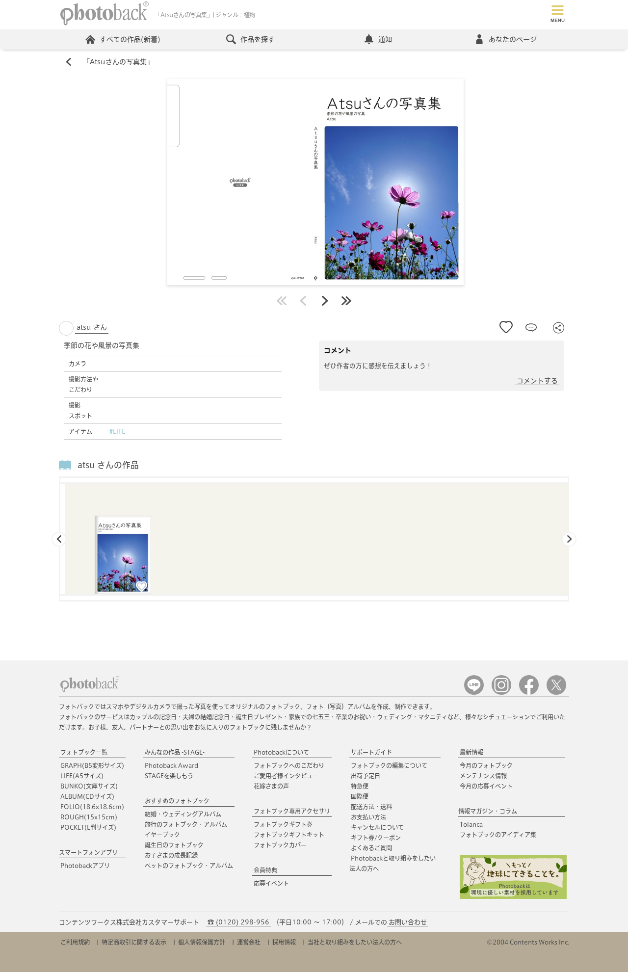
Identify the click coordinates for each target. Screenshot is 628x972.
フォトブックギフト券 (283, 824)
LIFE (82, 776)
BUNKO (89, 786)
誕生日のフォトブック (174, 845)
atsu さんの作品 (108, 465)
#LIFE (117, 431)
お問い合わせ (408, 922)
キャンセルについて (377, 827)
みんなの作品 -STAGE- (175, 752)
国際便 (359, 796)
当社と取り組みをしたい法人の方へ (355, 942)
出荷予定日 (365, 776)
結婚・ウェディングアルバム (183, 814)
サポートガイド (371, 752)
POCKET (88, 827)
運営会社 (249, 942)
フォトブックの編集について (389, 765)
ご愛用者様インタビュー (286, 776)
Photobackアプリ (85, 865)
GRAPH (92, 765)
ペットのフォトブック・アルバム (189, 865)
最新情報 (471, 752)
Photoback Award (171, 765)
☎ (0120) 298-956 (238, 922)
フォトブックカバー (280, 845)
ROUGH (88, 817)
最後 (346, 301)
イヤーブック (162, 835)
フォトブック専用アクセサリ (292, 811)
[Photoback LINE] (474, 692)
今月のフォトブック (486, 765)
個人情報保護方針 (201, 942)
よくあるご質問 (371, 848)
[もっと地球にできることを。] (513, 896)
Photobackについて (281, 752)
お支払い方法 (368, 817)
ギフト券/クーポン (376, 838)
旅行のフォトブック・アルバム (186, 824)
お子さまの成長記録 (171, 855)
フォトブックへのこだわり (289, 765)
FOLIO (92, 807)
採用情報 (284, 942)
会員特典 (265, 870)
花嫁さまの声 (271, 786)
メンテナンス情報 (483, 776)
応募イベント (271, 883)
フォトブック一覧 (83, 752)
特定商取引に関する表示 (134, 942)
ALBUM (87, 796)
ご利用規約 (75, 942)
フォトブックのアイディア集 (498, 835)
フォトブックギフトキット (289, 835)
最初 (282, 301)
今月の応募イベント (486, 786)
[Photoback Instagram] (501, 692)
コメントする (537, 380)
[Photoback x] (556, 692)
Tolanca (471, 824)
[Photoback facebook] (529, 692)
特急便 (359, 786)
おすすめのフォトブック (177, 801)
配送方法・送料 (371, 807)
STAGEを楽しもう (169, 776)
